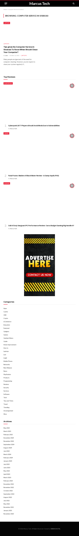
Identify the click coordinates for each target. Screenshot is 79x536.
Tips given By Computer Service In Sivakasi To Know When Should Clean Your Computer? (20, 49)
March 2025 (7, 431)
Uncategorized (8, 411)
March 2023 (7, 477)
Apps (5, 308)
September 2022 (8, 494)
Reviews (6, 183)
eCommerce (7, 321)
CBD (4, 315)
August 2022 (7, 497)
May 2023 (6, 471)
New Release (7, 368)
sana (6, 55)
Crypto (5, 318)
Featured (6, 328)
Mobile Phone (7, 361)
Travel (5, 404)
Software (6, 394)
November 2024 (8, 441)
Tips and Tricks (8, 401)
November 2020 (8, 514)
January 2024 (7, 461)
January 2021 (7, 510)
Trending (6, 407)
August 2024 (7, 448)
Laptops (6, 23)
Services (6, 391)
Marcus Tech (13, 128)
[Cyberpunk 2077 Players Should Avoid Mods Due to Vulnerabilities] (39, 102)
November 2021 (8, 507)
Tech (5, 397)
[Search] (73, 3)
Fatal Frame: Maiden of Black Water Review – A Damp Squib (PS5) (33, 176)
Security (6, 387)
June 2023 (6, 467)
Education (6, 325)
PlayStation (8, 83)
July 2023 (6, 464)
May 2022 (6, 504)
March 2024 (7, 454)
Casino (5, 312)
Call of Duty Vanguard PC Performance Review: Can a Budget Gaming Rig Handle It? (41, 225)
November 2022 (8, 487)
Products (6, 378)
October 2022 (8, 491)
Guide (5, 341)
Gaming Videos (8, 338)
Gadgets (6, 331)
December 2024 (8, 438)
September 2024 (8, 444)
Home (5, 9)
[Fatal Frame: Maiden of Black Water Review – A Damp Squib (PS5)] (39, 152)
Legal (5, 358)
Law (4, 354)
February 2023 (8, 481)
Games (6, 133)
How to (5, 348)
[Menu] (6, 3)
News (5, 371)
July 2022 (6, 500)
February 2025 (8, 434)
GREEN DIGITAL (55, 529)
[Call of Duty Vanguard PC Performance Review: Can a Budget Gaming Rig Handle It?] (39, 202)
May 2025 (6, 428)
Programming (7, 381)
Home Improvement (9, 345)
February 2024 (8, 458)
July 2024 (6, 451)
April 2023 (6, 474)
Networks (6, 364)
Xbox (5, 414)
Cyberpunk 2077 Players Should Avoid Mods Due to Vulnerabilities (34, 125)
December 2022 (8, 484)
